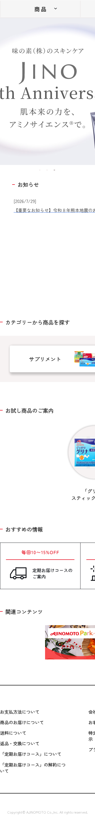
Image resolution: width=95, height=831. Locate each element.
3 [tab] (54, 169)
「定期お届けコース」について (30, 754)
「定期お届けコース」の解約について (33, 767)
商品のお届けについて (22, 722)
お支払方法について (19, 711)
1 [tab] (40, 169)
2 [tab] (47, 169)
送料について (13, 733)
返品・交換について (19, 743)
